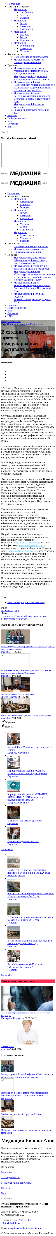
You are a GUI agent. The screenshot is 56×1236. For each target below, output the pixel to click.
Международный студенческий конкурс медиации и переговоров (31, 77)
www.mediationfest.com (31, 545)
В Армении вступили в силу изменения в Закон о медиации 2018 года (29, 942)
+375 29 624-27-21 (10, 1222)
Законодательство (10, 1177)
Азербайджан (27, 12)
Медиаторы (7, 1172)
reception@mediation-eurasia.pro (24, 1228)
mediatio (5, 652)
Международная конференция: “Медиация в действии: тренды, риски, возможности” (31, 71)
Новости (12, 115)
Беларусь (24, 17)
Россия (23, 37)
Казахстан (25, 26)
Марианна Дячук (10, 610)
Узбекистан (26, 48)
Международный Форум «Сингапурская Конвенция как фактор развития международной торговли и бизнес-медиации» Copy (34, 86)
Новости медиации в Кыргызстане (25, 324)
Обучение (12, 124)
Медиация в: (20, 9)
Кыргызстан (26, 29)
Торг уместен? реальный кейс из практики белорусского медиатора (24, 617)
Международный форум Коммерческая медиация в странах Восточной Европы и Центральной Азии (32, 97)
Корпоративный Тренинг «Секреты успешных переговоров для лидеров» (27, 772)
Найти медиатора (16, 118)
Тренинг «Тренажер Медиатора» (24, 820)
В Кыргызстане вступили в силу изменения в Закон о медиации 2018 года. (30, 895)
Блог (9, 121)
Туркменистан (27, 45)
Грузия (23, 23)
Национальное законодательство (31, 57)
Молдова (24, 34)
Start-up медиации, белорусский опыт (21, 1114)
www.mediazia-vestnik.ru (26, 542)
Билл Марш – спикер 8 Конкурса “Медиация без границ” (24, 965)
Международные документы (29, 59)
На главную (13, 3)
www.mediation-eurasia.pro (22, 551)
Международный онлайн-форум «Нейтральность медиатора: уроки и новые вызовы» (27, 1075)
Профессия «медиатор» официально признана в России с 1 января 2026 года (28, 871)
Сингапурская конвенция (27, 62)
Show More (7, 849)
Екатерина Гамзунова (12, 1018)
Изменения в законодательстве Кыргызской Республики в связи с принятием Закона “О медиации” (24, 1095)
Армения (25, 15)
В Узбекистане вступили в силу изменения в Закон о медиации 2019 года (30, 918)
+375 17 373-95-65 (21, 1220)
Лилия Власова (9, 697)
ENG (10, 126)
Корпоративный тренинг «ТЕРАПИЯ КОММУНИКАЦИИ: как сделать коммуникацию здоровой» (27, 797)
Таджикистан (27, 40)
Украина (24, 51)
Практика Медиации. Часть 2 (23, 841)
